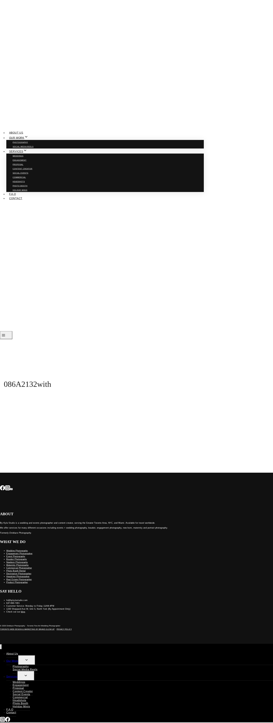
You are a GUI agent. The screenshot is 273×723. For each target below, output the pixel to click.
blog (23, 612)
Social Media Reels (23, 147)
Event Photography (15, 556)
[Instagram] (7, 488)
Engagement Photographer (19, 553)
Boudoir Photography (16, 559)
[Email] (11, 488)
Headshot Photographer (18, 576)
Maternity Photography (17, 565)
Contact (15, 198)
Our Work (12, 661)
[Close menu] (1, 646)
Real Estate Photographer (19, 579)
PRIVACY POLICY (64, 629)
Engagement (20, 160)
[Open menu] (6, 335)
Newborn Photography (17, 562)
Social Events (20, 173)
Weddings (18, 156)
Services (11, 676)
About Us (16, 132)
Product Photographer (17, 582)
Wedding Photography (17, 551)
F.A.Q (12, 194)
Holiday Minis (20, 190)
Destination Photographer (18, 573)
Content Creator (22, 169)
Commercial (19, 177)
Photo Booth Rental (16, 571)
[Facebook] (2, 488)
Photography (20, 142)
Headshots (19, 181)
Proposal (18, 164)
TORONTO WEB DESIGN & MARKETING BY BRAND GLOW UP (27, 629)
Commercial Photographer (19, 568)
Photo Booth (20, 186)
